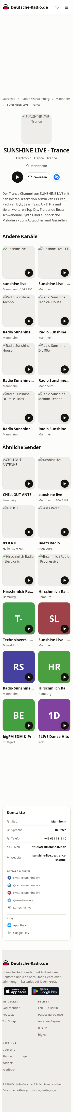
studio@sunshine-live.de (49, 847)
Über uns (8, 1049)
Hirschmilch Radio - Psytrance (54, 688)
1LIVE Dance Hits (54, 736)
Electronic (23, 158)
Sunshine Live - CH (54, 283)
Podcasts (8, 1014)
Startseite (8, 99)
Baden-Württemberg (35, 99)
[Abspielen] (17, 177)
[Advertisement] (36, 56)
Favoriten (40, 177)
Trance (52, 158)
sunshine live (15, 283)
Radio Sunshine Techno (18, 332)
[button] (18, 262)
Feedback (8, 1070)
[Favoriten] (57, 7)
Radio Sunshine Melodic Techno (54, 428)
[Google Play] (45, 991)
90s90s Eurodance (50, 1014)
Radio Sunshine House (18, 380)
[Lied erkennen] (56, 177)
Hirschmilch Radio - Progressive (54, 591)
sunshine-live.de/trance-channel (49, 857)
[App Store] (16, 991)
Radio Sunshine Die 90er (54, 380)
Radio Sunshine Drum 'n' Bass (18, 428)
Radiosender (11, 1008)
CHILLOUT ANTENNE (18, 494)
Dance (39, 158)
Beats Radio (49, 543)
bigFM (42, 1034)
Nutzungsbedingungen (44, 1090)
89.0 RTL (10, 543)
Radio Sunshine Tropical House (54, 332)
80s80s (42, 1028)
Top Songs (9, 1021)
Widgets (8, 1063)
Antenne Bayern (49, 1021)
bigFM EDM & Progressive (18, 736)
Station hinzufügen (15, 1056)
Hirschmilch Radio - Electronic (18, 591)
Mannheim (63, 99)
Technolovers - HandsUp (18, 639)
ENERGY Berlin (48, 1008)
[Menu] (66, 7)
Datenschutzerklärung (15, 1090)
